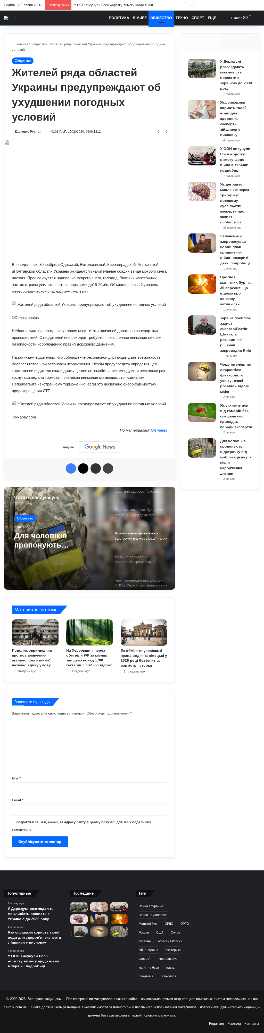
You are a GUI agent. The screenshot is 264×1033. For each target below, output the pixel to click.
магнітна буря (149, 967)
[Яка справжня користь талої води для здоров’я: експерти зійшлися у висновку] (202, 109)
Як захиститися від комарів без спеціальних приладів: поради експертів (236, 416)
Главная (21, 44)
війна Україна (148, 950)
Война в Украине (151, 906)
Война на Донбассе (153, 915)
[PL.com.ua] (14, 18)
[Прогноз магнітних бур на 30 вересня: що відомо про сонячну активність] (202, 284)
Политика (119, 18)
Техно (182, 18)
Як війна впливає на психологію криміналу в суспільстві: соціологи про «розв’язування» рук (56, 540)
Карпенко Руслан (28, 131)
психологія (168, 976)
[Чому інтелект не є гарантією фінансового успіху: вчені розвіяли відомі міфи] (202, 371)
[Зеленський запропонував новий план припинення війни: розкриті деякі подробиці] (202, 243)
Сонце (175, 932)
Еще (212, 18)
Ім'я (16, 778)
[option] (89, 538)
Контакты (251, 1024)
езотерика (173, 950)
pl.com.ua (19, 1007)
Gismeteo (159, 430)
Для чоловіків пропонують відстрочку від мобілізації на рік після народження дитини (235, 457)
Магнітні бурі (148, 924)
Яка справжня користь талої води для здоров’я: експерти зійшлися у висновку (233, 118)
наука (170, 967)
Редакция (216, 1024)
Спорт (198, 18)
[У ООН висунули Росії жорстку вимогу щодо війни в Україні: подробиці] (202, 155)
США (159, 932)
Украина (145, 941)
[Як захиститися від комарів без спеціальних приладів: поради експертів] (202, 412)
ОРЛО (184, 924)
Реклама (234, 1024)
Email (17, 800)
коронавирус (168, 959)
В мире (140, 18)
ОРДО (169, 924)
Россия (144, 932)
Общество (161, 18)
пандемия (146, 976)
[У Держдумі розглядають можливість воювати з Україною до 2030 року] (202, 68)
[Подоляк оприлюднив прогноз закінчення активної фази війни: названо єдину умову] (35, 632)
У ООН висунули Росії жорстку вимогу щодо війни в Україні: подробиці (129, 5)
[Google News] (100, 447)
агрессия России (170, 941)
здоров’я (145, 959)
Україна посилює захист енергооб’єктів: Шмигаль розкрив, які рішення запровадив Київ (235, 334)
